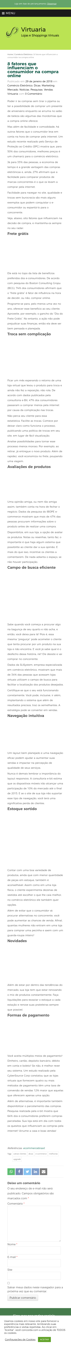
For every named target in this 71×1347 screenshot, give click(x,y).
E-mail (12, 1257)
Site (9, 1269)
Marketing (48, 85)
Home (10, 54)
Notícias (24, 89)
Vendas (48, 89)
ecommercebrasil (34, 1148)
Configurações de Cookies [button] (20, 1339)
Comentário (15, 1203)
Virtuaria (12, 93)
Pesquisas (37, 89)
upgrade (17, 1159)
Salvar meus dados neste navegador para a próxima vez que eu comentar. (35, 1289)
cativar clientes (19, 1154)
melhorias (53, 1154)
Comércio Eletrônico (23, 54)
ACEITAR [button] (44, 1339)
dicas (31, 1154)
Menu (10, 13)
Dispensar (51, 3)
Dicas (37, 85)
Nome (12, 1244)
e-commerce (41, 1154)
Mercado (12, 89)
